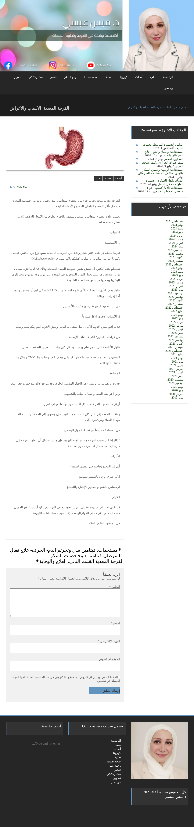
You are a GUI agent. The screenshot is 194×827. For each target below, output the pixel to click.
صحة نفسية (91, 77)
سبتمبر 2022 (175, 304)
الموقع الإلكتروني (109, 659)
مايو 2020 (177, 390)
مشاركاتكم (36, 77)
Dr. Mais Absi (20, 187)
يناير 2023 (177, 289)
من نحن (169, 88)
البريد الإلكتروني (109, 641)
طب (153, 77)
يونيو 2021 (177, 358)
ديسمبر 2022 (175, 293)
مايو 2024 (177, 232)
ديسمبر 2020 (175, 379)
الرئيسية (168, 77)
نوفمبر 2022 (175, 296)
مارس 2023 (176, 282)
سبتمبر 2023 (175, 260)
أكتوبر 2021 (176, 343)
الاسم (115, 623)
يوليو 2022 (177, 311)
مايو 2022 (177, 318)
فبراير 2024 (176, 242)
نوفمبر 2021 (175, 340)
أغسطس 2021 (174, 350)
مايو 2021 (177, 361)
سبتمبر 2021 (175, 347)
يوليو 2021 (177, 354)
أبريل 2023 (176, 278)
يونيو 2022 (177, 314)
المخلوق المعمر (173, 159)
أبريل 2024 (176, 235)
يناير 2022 (177, 332)
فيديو (53, 77)
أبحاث (138, 77)
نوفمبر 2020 (175, 383)
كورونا (124, 77)
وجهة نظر (70, 77)
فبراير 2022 (176, 329)
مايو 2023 (177, 275)
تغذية (109, 77)
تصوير (17, 77)
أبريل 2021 (176, 365)
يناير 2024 (177, 246)
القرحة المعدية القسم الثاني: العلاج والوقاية (81, 561)
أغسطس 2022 (174, 307)
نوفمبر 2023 (175, 253)
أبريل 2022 (176, 322)
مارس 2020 (176, 394)
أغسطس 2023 (174, 264)
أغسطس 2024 (174, 221)
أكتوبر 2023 (176, 257)
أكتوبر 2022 (176, 300)
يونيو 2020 (177, 386)
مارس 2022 (176, 325)
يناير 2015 (177, 397)
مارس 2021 (176, 368)
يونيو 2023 (177, 271)
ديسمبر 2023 (175, 250)
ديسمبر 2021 (175, 336)
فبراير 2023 (176, 286)
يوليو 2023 (177, 268)
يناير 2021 (177, 376)
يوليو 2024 (177, 224)
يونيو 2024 (177, 228)
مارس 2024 (176, 239)
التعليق (114, 586)
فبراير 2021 (176, 372)
